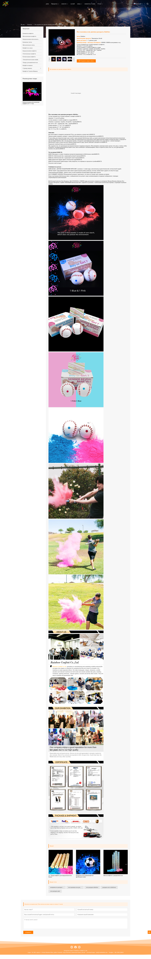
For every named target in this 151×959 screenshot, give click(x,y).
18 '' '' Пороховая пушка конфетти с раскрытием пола (112, 876)
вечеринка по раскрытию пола (58, 887)
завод (78, 4)
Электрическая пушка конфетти (31, 59)
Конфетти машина (27, 65)
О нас (99, 4)
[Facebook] (75, 947)
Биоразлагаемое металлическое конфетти (32, 39)
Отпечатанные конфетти (29, 53)
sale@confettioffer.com (101, 952)
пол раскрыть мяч (55, 891)
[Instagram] (79, 947)
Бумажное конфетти (28, 33)
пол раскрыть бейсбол (92, 887)
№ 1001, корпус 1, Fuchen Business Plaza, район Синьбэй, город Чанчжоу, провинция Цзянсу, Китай (58, 952)
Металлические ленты (29, 45)
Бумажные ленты (27, 42)
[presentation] (24, 93)
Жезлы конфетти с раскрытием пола (85, 875)
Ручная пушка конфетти (29, 56)
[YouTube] (71, 947)
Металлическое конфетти (29, 36)
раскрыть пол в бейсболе (109, 887)
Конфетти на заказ (27, 48)
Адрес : (30, 952)
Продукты (54, 4)
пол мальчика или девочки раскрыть (76, 887)
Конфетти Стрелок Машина (30, 71)
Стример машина (27, 68)
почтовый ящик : (91, 952)
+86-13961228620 (118, 952)
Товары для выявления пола (30, 62)
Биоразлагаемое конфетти (29, 51)
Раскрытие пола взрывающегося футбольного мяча (57, 876)
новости (63, 4)
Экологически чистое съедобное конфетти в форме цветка (31, 103)
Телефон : (111, 952)
